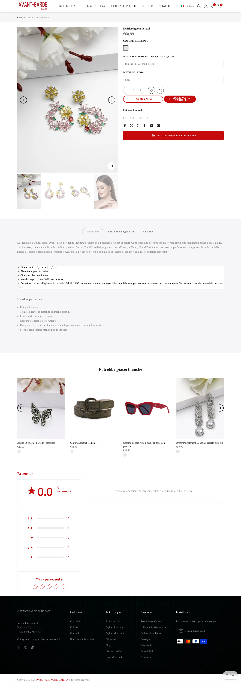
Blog (108, 645)
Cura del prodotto (114, 657)
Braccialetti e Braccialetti (82, 639)
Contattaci (146, 645)
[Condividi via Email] (158, 125)
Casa (19, 17)
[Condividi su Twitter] (131, 125)
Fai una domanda (133, 110)
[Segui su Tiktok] (32, 647)
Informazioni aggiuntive (121, 231)
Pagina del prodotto (115, 633)
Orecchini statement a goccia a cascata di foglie (199, 443)
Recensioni (148, 231)
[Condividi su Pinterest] (138, 125)
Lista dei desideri (114, 651)
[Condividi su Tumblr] (144, 125)
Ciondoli (74, 633)
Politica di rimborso (151, 633)
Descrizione (93, 231)
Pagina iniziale (113, 621)
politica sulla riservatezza (153, 627)
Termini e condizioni (151, 621)
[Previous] (23, 100)
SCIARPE (164, 6)
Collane (74, 627)
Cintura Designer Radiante (83, 443)
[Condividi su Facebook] (124, 125)
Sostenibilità (147, 651)
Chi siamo (111, 639)
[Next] (111, 100)
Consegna (145, 639)
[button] (188, 6)
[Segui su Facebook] (18, 647)
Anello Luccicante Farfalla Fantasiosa (36, 443)
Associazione (147, 657)
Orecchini (75, 621)
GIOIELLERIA (67, 6)
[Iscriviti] (217, 631)
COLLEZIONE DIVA (93, 6)
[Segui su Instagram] (25, 647)
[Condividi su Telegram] (151, 125)
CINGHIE (147, 6)
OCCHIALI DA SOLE (123, 6)
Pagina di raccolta (114, 627)
